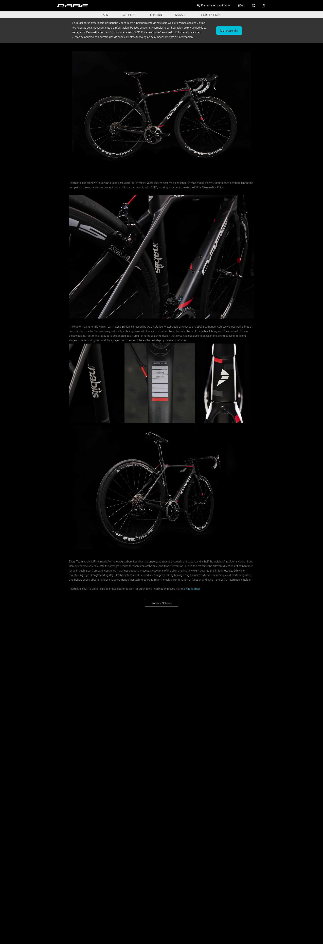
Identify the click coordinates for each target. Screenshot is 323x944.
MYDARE (180, 14)
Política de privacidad (188, 32)
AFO (105, 14)
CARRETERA (128, 14)
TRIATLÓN (156, 14)
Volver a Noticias (162, 603)
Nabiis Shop (193, 588)
